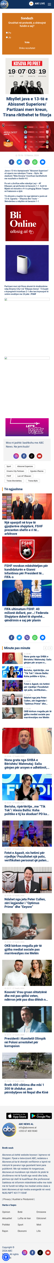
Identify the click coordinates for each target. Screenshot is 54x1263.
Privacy (7, 1199)
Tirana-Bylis (33, 480)
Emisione (41, 1212)
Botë (20, 1212)
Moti (39, 1224)
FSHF (9, 476)
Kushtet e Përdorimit (23, 1199)
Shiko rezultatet (27, 48)
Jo (9, 37)
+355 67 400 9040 (28, 1131)
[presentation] (45, 648)
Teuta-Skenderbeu (14, 480)
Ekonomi (22, 1231)
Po (9, 33)
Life (39, 1231)
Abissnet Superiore (25, 466)
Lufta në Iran (24, 1218)
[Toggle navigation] (49, 4)
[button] (6, 1257)
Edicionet (41, 1218)
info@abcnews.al (27, 1127)
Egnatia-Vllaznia (36, 471)
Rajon (5, 1231)
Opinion (6, 1212)
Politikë (6, 1224)
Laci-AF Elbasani (24, 476)
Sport (9, 466)
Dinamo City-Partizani (15, 471)
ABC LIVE (40, 3)
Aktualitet (7, 1218)
